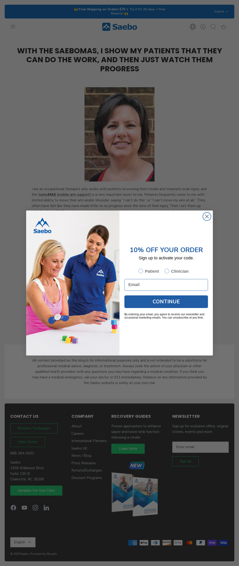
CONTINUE (166, 301)
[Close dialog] (207, 216)
